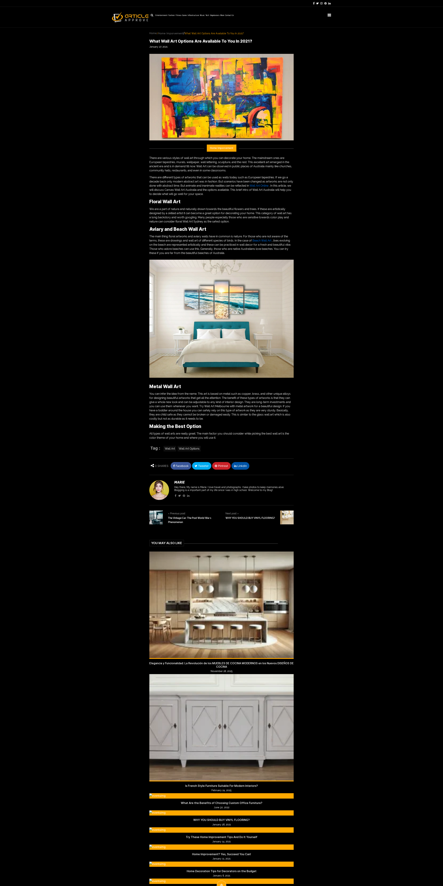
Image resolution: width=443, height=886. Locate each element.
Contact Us (229, 15)
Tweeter (203, 466)
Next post (232, 513)
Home (153, 33)
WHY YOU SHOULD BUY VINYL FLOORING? (250, 518)
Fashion (171, 15)
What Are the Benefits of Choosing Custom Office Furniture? (221, 803)
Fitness (178, 15)
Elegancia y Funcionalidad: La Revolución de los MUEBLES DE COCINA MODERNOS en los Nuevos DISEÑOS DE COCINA (221, 665)
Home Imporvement (170, 33)
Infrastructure (193, 15)
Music (202, 15)
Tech (207, 15)
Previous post (176, 513)
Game (184, 15)
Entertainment (161, 15)
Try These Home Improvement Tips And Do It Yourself (221, 837)
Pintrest (222, 466)
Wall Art (170, 448)
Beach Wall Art (261, 240)
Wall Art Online (259, 185)
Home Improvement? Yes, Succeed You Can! (221, 854)
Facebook (182, 466)
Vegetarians (214, 15)
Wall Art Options (189, 448)
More (222, 15)
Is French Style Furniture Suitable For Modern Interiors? (221, 785)
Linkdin (242, 466)
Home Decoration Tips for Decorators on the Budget (221, 871)
